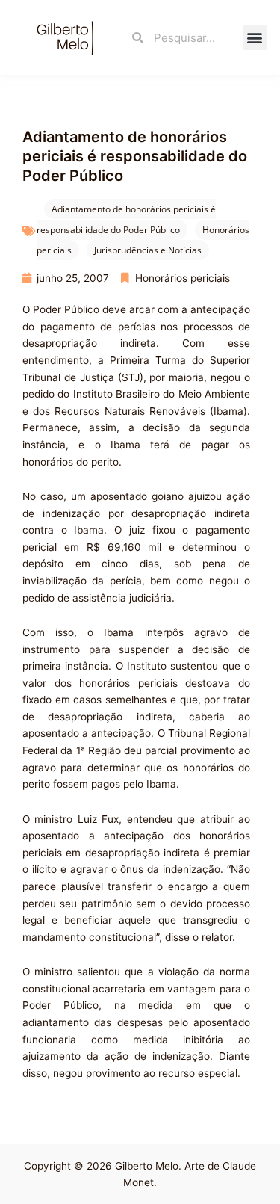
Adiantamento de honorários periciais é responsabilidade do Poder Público (126, 219)
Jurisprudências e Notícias (148, 250)
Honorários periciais (182, 278)
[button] (255, 37)
